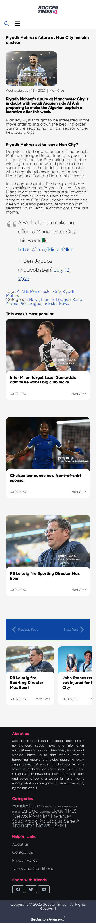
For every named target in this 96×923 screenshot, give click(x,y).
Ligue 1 (59, 811)
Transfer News (56, 303)
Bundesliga (25, 805)
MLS (72, 811)
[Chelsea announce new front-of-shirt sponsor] (48, 463)
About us (20, 844)
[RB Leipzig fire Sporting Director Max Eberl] (48, 561)
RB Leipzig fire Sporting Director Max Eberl (26, 682)
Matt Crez (57, 90)
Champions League (53, 806)
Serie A (71, 821)
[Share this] (18, 889)
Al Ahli (22, 291)
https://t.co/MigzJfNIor (45, 250)
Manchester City (45, 291)
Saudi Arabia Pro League (37, 821)
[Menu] (17, 23)
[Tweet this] (31, 889)
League (45, 811)
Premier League (56, 299)
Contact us (22, 852)
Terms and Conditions (32, 868)
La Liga (30, 811)
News (34, 299)
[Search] (7, 23)
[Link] (48, 10)
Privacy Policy (25, 860)
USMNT (59, 825)
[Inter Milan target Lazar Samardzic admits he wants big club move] (48, 365)
